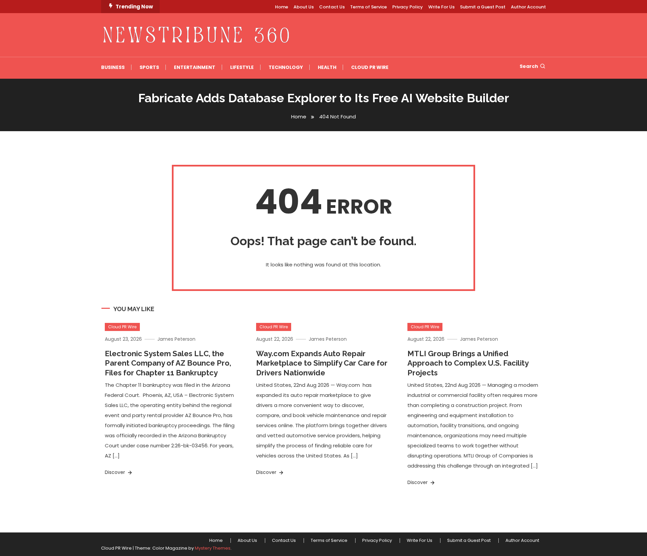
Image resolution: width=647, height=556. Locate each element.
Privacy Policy (407, 7)
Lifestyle (242, 67)
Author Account (528, 7)
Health (327, 67)
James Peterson (176, 339)
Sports (149, 67)
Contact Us (332, 7)
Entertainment (194, 67)
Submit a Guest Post (482, 7)
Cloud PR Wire (370, 67)
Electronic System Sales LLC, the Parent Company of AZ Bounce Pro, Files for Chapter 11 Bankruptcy (168, 363)
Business (113, 67)
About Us (304, 7)
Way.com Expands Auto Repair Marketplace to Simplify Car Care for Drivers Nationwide (322, 363)
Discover (115, 472)
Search (529, 66)
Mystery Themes (212, 548)
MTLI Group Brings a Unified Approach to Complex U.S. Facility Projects (467, 363)
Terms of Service (368, 7)
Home (281, 7)
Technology (286, 67)
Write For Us (441, 7)
